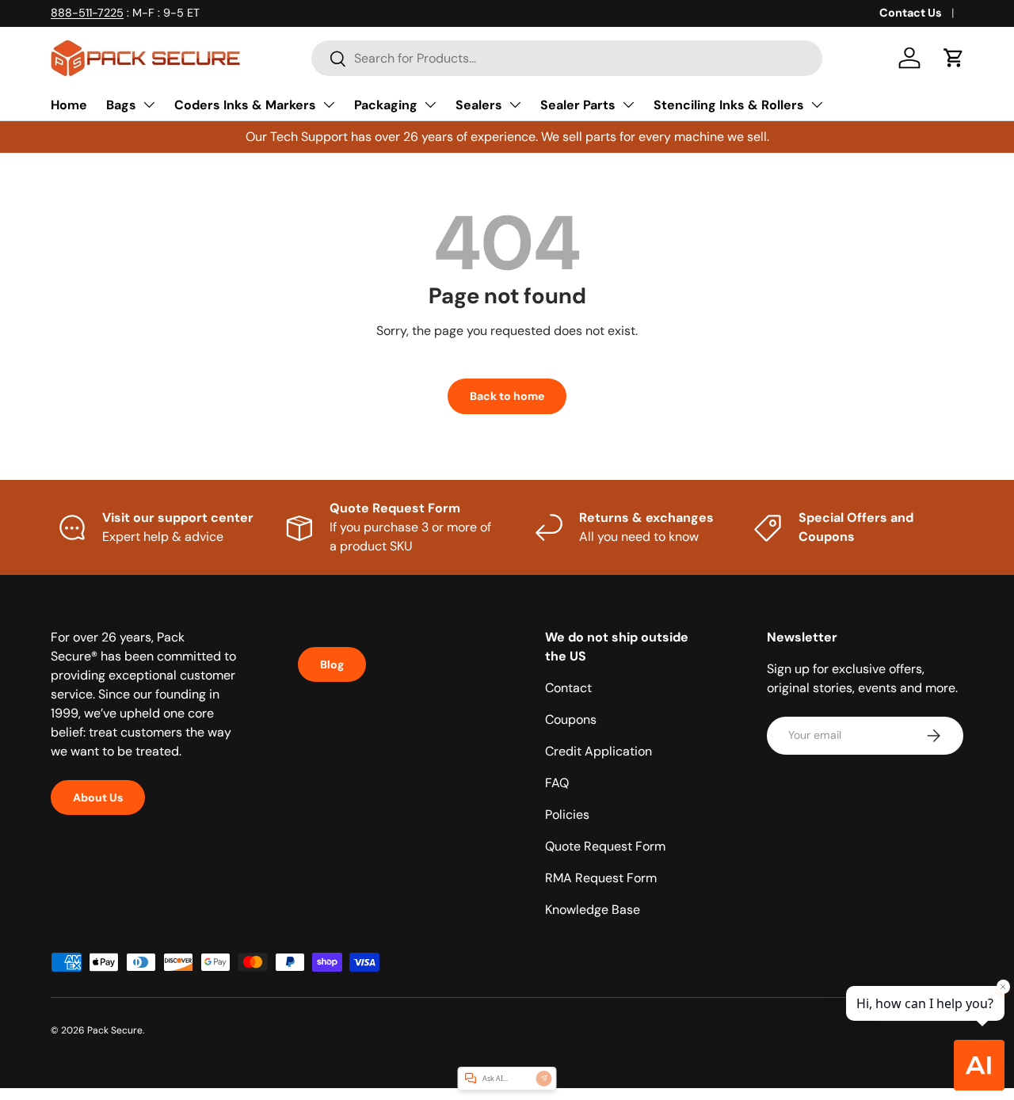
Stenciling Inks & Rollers (729, 105)
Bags (121, 105)
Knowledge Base (592, 909)
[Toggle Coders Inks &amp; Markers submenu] (328, 104)
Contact (568, 687)
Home (69, 105)
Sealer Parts (578, 105)
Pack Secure (115, 1030)
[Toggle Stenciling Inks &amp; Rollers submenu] (816, 104)
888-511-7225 (87, 13)
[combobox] (566, 58)
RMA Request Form (601, 878)
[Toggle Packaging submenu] (430, 104)
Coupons (571, 719)
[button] (953, 57)
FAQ (557, 783)
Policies (567, 814)
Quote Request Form (605, 846)
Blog (332, 664)
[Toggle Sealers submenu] (514, 104)
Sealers (479, 105)
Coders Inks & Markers (245, 105)
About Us (98, 797)
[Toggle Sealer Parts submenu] (628, 104)
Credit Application (598, 751)
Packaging (385, 105)
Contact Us (910, 13)
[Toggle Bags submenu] (148, 104)
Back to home (507, 396)
